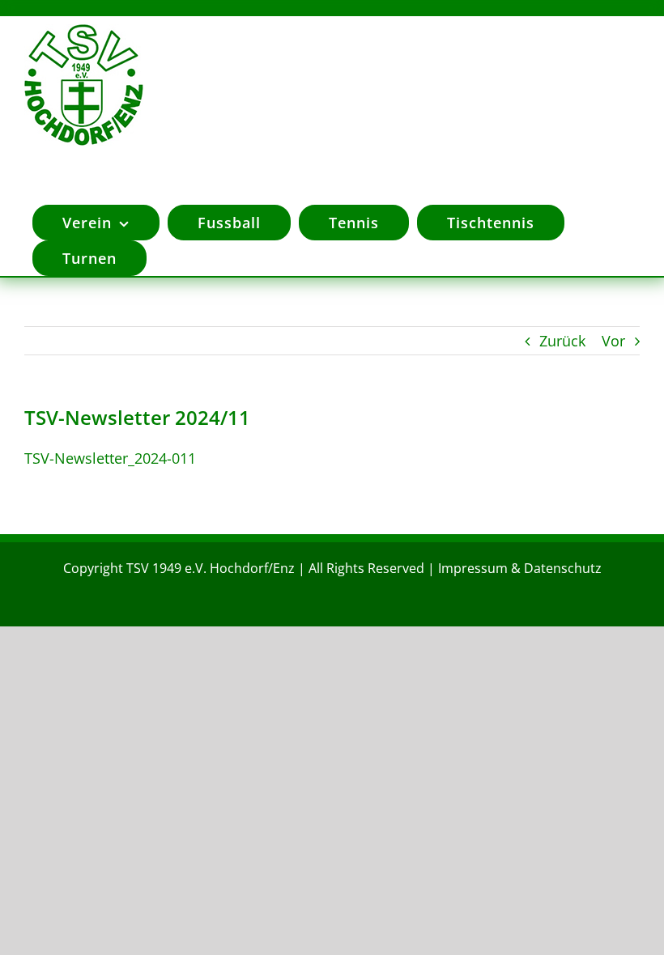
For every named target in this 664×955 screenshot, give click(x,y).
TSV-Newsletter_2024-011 (110, 458)
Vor (613, 340)
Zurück (562, 340)
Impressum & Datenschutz (520, 568)
